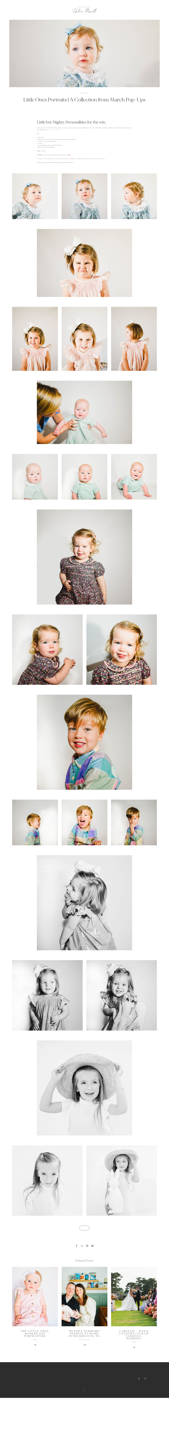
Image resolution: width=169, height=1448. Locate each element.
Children (35, 1339)
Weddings (134, 1342)
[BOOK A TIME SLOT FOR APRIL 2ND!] (84, 1228)
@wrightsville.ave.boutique (54, 129)
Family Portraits (82, 1339)
